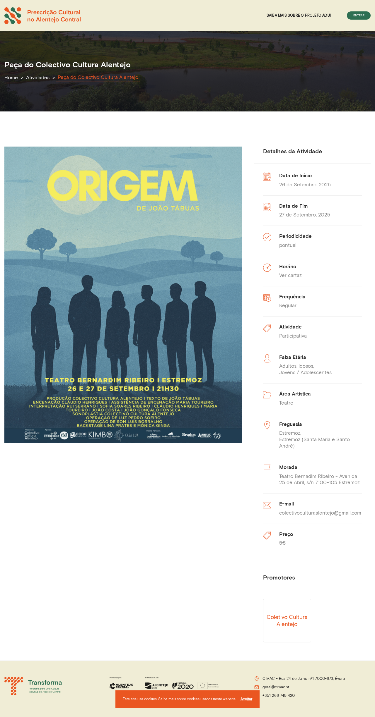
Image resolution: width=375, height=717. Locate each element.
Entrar (358, 15)
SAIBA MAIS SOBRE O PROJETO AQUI (299, 15)
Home (11, 77)
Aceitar (246, 699)
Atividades (38, 77)
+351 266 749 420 (278, 695)
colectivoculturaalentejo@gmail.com (320, 513)
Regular (287, 305)
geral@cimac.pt (275, 687)
